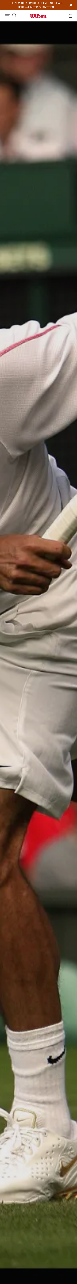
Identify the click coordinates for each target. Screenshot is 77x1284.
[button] (7, 15)
